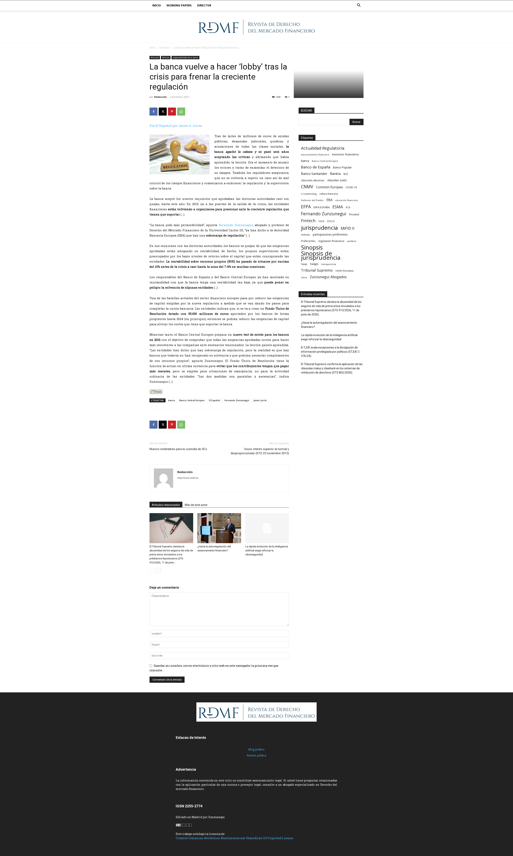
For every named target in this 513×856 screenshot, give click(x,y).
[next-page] (158, 570)
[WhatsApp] (181, 112)
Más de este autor (196, 505)
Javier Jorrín (260, 400)
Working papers (179, 5)
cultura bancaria (328, 193)
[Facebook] (153, 112)
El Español (214, 400)
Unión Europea (344, 270)
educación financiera (346, 200)
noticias (305, 234)
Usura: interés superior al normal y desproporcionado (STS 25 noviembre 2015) (260, 451)
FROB (321, 221)
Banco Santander (314, 173)
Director (204, 5)
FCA (348, 207)
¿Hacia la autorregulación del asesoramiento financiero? (329, 324)
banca (171, 400)
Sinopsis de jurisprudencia (320, 255)
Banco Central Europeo (192, 400)
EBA (329, 200)
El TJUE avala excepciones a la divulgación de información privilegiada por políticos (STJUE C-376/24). (331, 352)
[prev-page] (152, 570)
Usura (304, 277)
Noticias (165, 57)
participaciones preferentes (330, 234)
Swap (304, 264)
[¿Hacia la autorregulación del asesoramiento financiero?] (219, 528)
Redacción (160, 96)
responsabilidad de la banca (185, 57)
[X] (163, 112)
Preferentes (308, 241)
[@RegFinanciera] (256, 26)
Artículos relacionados (166, 505)
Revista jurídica (256, 755)
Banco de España (315, 167)
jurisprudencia (319, 228)
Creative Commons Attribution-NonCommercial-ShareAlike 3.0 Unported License (235, 838)
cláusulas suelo (337, 180)
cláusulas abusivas (312, 180)
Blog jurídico (256, 749)
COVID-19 (351, 187)
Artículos (164, 47)
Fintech (308, 221)
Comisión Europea (329, 187)
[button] (359, 6)
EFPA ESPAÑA (322, 207)
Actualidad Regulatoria (322, 148)
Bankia (335, 173)
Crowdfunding (309, 193)
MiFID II (347, 228)
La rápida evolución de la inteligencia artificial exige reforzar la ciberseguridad (266, 550)
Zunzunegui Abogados (328, 277)
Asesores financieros (345, 154)
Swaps (314, 264)
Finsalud (354, 214)
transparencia (328, 264)
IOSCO (331, 221)
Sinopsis (312, 247)
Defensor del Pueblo (312, 200)
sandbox (351, 241)
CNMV (307, 186)
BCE (345, 174)
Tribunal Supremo (317, 270)
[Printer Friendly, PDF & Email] (156, 391)
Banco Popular (342, 167)
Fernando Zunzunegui (236, 225)
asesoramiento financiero (315, 154)
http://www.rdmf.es (187, 477)
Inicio (156, 5)
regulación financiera (331, 241)
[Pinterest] (172, 112)
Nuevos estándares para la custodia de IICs (178, 449)
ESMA (337, 207)
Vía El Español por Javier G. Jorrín (175, 126)
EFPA (306, 206)
